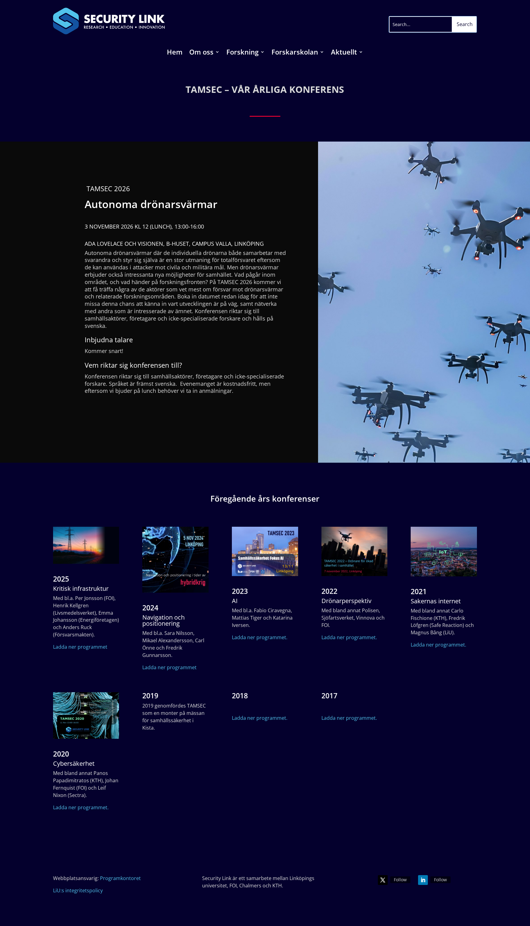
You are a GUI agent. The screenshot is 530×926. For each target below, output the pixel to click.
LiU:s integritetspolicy (78, 890)
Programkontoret (120, 878)
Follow (400, 879)
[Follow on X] (383, 880)
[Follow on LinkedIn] (423, 880)
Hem (174, 53)
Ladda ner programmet (80, 646)
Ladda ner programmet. (259, 637)
